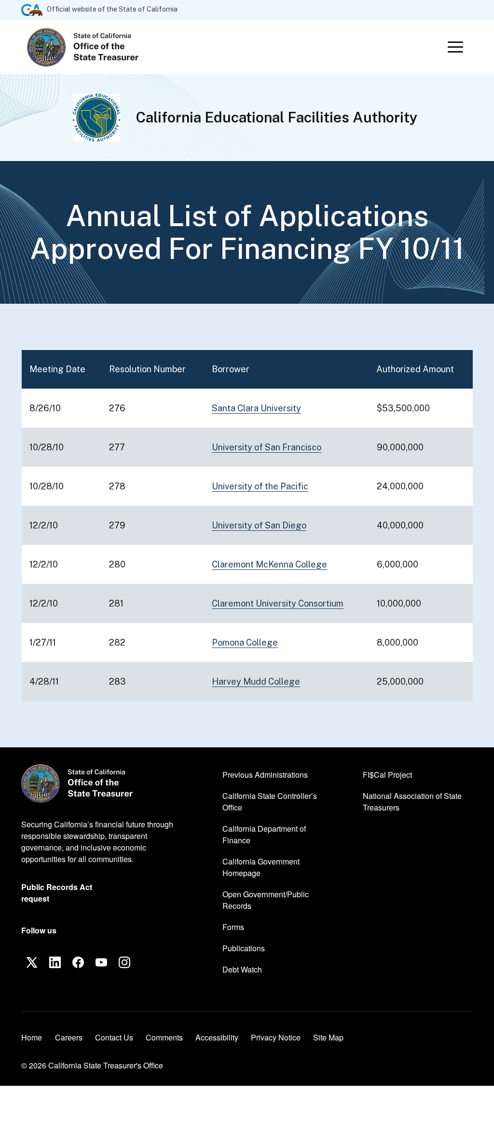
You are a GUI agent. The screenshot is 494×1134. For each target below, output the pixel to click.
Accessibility (216, 1037)
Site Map (328, 1037)
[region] (247, 525)
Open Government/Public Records (265, 900)
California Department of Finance (264, 834)
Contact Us (114, 1037)
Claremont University (277, 603)
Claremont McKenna (269, 564)
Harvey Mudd (256, 681)
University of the (260, 486)
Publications (243, 948)
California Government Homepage (264, 867)
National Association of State (412, 801)
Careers (68, 1037)
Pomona (245, 642)
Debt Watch (242, 969)
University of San (266, 447)
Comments (164, 1037)
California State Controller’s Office (269, 801)
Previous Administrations (265, 774)
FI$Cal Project (387, 774)
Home (31, 1037)
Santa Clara (256, 408)
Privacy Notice (276, 1037)
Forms (233, 926)
